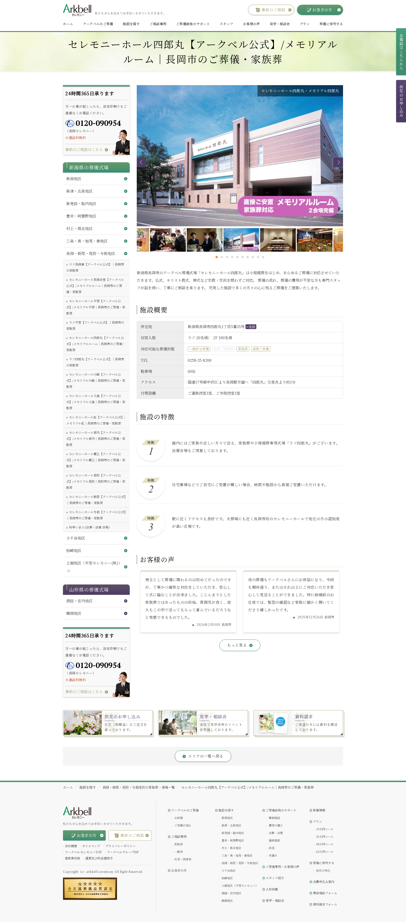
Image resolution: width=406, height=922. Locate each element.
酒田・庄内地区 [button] (79, 601)
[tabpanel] (240, 240)
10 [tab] (263, 257)
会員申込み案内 (323, 881)
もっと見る (237, 645)
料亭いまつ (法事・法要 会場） (90, 527)
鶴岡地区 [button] (73, 613)
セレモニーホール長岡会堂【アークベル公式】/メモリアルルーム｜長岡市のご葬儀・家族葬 (95, 285)
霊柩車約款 (72, 858)
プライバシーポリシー (120, 846)
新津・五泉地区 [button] (79, 191)
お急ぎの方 (179, 870)
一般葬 (178, 852)
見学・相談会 (280, 23)
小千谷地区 (229, 870)
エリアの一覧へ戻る (205, 756)
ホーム (68, 23)
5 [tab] (237, 257)
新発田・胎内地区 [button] (81, 203)
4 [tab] (232, 257)
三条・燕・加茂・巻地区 (237, 855)
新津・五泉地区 (231, 825)
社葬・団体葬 (182, 859)
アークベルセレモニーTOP (83, 852)
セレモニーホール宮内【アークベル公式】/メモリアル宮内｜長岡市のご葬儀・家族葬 (95, 438)
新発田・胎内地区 (233, 833)
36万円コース (324, 837)
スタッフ (226, 23)
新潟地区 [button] (73, 178)
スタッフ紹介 (275, 878)
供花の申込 (323, 870)
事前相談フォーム (325, 893)
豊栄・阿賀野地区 (233, 840)
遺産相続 (274, 840)
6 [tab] (242, 257)
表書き (273, 855)
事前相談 (274, 818)
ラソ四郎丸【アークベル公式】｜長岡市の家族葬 (95, 362)
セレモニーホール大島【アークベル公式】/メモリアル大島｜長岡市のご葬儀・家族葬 (95, 401)
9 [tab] (258, 257)
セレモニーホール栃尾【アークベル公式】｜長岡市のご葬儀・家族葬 (96, 499)
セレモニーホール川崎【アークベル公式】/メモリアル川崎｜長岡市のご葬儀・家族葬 (95, 380)
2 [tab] (222, 257)
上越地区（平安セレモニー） (240, 885)
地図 (252, 326)
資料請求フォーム (325, 904)
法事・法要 (276, 833)
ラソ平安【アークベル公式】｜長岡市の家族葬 (95, 325)
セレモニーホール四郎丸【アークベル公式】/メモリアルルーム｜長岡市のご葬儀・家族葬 (95, 343)
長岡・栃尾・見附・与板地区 (240, 863)
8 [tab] (253, 257)
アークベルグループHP (123, 852)
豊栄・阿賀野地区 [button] (81, 216)
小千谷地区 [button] (75, 538)
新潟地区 (227, 818)
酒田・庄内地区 (231, 893)
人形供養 (272, 889)
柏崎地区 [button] (73, 550)
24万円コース (324, 829)
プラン (305, 23)
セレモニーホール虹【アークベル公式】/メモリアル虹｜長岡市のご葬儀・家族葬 (95, 420)
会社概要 (71, 846)
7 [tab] (247, 257)
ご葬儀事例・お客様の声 (282, 866)
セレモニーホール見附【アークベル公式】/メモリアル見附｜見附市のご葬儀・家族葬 (95, 481)
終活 (271, 848)
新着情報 (319, 810)
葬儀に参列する (331, 23)
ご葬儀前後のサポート (193, 23)
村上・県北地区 (231, 848)
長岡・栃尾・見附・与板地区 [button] (90, 253)
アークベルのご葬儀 (98, 23)
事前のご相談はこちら (84, 149)
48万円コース (324, 844)
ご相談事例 (158, 23)
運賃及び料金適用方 (99, 858)
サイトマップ (91, 846)
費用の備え (276, 825)
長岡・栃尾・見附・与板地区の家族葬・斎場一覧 (138, 787)
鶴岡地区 (227, 900)
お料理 (178, 818)
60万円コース (324, 852)
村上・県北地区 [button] (79, 228)
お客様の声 (251, 23)
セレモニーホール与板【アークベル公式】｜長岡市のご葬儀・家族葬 (96, 515)
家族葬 (178, 844)
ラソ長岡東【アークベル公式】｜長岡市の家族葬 (95, 267)
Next (338, 162)
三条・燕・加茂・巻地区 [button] (87, 241)
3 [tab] (227, 257)
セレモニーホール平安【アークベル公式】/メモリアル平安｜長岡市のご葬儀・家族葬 (95, 307)
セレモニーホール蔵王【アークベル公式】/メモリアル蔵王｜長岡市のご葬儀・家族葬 (95, 460)
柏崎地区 (227, 878)
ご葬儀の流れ (182, 825)
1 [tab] (216, 257)
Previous (141, 162)
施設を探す (131, 23)
